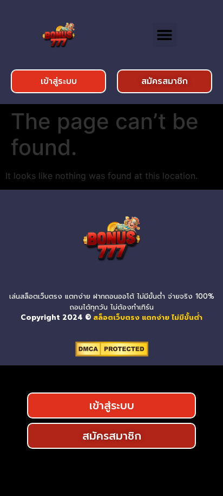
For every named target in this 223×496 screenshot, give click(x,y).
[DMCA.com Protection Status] (111, 353)
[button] (165, 35)
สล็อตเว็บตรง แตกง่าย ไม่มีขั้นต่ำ (147, 317)
